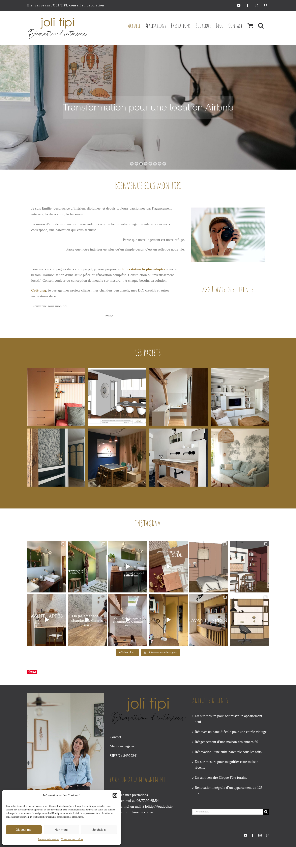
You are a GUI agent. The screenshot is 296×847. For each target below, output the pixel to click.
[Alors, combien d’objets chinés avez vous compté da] (127, 566)
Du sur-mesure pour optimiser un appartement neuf (228, 719)
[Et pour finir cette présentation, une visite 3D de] (168, 566)
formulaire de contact (139, 812)
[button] (115, 795)
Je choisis (99, 829)
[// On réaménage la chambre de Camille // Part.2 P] (87, 620)
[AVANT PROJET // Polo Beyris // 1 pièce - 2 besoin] (249, 620)
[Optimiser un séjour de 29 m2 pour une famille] (117, 458)
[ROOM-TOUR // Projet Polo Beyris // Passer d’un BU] (168, 620)
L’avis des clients (233, 289)
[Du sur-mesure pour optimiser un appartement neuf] (56, 397)
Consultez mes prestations (129, 795)
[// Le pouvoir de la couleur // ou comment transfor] (87, 566)
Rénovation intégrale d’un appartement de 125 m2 (229, 790)
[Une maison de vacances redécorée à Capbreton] (240, 458)
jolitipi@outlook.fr (159, 806)
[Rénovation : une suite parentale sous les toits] (178, 397)
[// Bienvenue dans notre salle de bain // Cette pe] (46, 566)
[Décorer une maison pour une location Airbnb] (178, 458)
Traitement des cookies (48, 839)
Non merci (61, 829)
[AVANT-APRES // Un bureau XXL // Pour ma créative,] (46, 620)
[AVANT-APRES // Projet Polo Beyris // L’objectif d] (208, 620)
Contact (115, 737)
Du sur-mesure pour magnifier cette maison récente (226, 764)
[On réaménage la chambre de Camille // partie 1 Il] (127, 620)
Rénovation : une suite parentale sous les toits (228, 752)
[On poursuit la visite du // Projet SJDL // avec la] (208, 566)
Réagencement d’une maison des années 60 (226, 742)
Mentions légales (122, 746)
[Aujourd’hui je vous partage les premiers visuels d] (249, 566)
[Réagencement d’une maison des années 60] (117, 397)
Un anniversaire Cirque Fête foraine (221, 777)
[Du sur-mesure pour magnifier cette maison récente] (240, 397)
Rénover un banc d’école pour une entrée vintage (231, 732)
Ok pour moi (24, 829)
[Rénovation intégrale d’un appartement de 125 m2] (56, 458)
